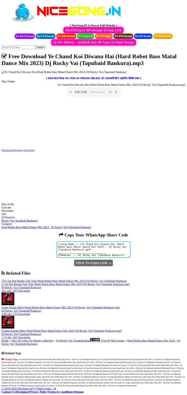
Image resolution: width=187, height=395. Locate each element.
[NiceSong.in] (69, 22)
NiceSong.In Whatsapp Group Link (93, 30)
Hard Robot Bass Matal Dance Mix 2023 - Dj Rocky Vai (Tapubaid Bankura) (46, 227)
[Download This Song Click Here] (18, 150)
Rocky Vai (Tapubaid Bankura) (19, 220)
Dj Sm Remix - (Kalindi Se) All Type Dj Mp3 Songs (93, 42)
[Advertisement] (93, 123)
